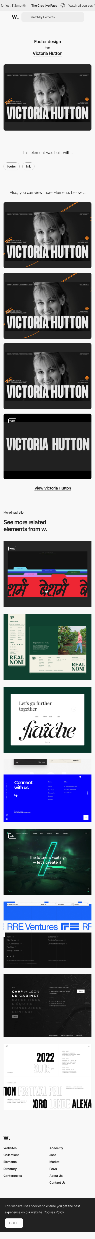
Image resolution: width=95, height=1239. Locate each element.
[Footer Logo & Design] (47, 647)
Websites (10, 1148)
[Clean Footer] (47, 720)
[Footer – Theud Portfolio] (47, 1077)
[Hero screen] (47, 376)
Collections (11, 1155)
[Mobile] (47, 235)
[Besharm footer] (47, 574)
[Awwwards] (15, 17)
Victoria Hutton (47, 53)
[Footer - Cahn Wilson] (47, 1005)
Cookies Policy (54, 1212)
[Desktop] (47, 306)
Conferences (13, 1175)
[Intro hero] (47, 446)
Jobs (52, 1155)
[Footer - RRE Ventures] (47, 935)
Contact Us (57, 1182)
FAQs (53, 1169)
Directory (10, 1169)
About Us (56, 1175)
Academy (56, 1148)
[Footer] (47, 862)
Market (54, 1162)
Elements (10, 1162)
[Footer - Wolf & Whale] (47, 790)
